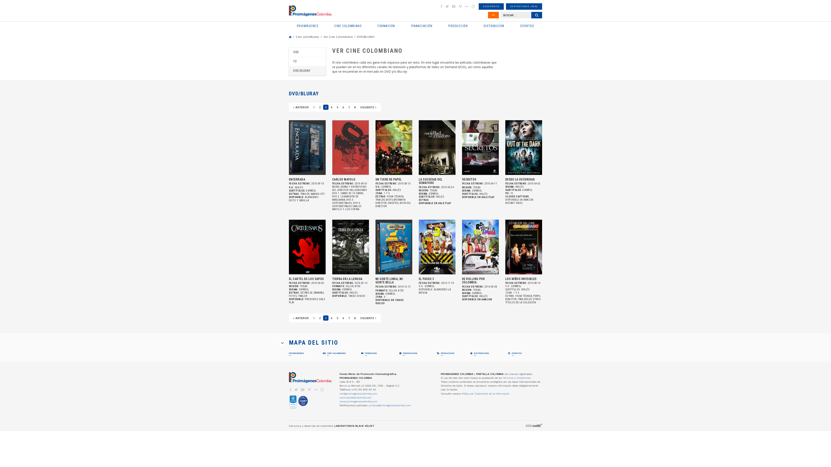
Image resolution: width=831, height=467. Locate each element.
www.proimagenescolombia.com (358, 401)
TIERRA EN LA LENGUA (347, 279)
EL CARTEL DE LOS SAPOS (306, 279)
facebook (441, 6)
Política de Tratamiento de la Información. (486, 393)
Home (290, 37)
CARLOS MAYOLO (344, 179)
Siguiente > (368, 107)
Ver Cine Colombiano (338, 36)
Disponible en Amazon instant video (519, 201)
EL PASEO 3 (426, 279)
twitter (447, 6)
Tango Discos (356, 295)
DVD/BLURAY (366, 36)
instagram (473, 6)
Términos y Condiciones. (517, 377)
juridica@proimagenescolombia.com (390, 405)
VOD (296, 52)
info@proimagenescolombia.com (358, 393)
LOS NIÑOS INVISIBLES (521, 279)
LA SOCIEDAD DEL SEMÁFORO (431, 181)
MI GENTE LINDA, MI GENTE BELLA (389, 280)
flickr (467, 6)
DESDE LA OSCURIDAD (520, 179)
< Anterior (301, 107)
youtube (454, 6)
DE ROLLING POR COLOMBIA (473, 280)
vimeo (460, 6)
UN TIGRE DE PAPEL (388, 179)
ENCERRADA (297, 179)
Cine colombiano (307, 36)
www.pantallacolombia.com (356, 397)
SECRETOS (469, 179)
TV (295, 61)
